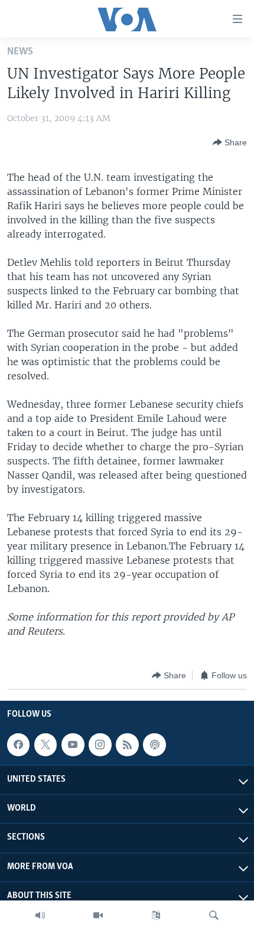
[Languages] (156, 915)
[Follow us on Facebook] (18, 744)
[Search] (214, 915)
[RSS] (127, 744)
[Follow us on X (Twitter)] (45, 744)
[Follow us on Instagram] (100, 744)
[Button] (230, 142)
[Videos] (98, 915)
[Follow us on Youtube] (72, 744)
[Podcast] (154, 744)
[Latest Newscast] (40, 915)
